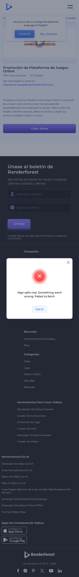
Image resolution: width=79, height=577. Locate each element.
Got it (39, 309)
